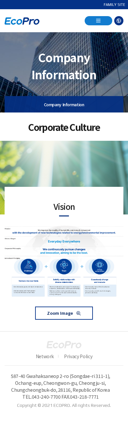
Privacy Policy (78, 356)
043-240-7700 (46, 396)
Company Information (64, 104)
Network (45, 356)
